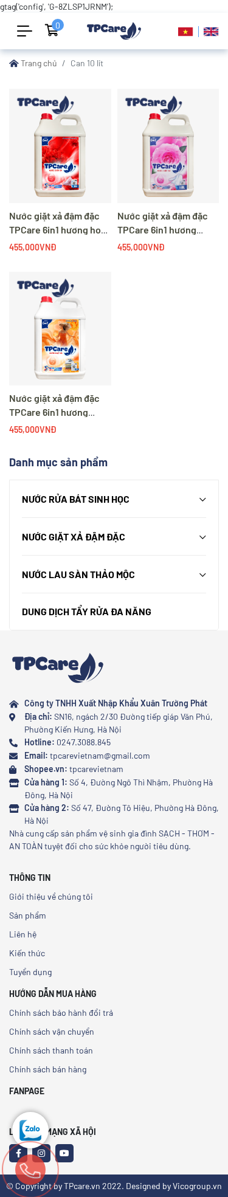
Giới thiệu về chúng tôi (51, 896)
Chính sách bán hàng (47, 1069)
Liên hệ (22, 934)
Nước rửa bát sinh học (76, 499)
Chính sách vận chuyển (51, 1031)
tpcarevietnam (96, 769)
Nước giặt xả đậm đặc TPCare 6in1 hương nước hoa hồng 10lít (162, 229)
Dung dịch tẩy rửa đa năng (86, 611)
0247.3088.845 (84, 742)
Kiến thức (27, 953)
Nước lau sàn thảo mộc (78, 574)
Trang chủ (38, 63)
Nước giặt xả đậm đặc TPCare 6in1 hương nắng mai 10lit (54, 412)
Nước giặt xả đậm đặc (73, 536)
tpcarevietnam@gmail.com (100, 755)
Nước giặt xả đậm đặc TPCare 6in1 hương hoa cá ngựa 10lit (57, 229)
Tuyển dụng (30, 972)
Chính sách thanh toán (51, 1050)
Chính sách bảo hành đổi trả (61, 1012)
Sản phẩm (27, 915)
